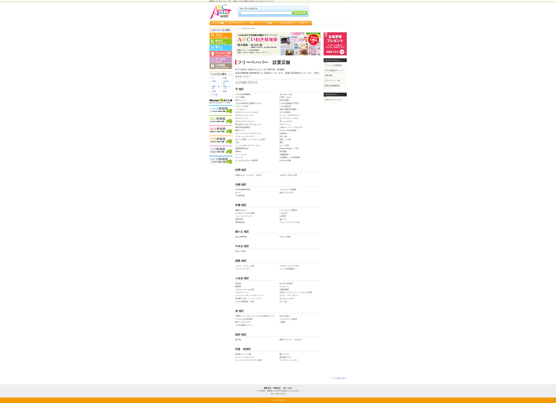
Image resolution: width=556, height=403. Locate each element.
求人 (252, 23)
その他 (215, 94)
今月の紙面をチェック (334, 70)
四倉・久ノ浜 (227, 87)
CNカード (303, 23)
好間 (214, 91)
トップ (237, 28)
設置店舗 (328, 75)
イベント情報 (218, 23)
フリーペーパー (235, 23)
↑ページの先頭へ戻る (338, 378)
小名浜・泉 (227, 82)
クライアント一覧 (332, 80)
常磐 (214, 81)
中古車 (269, 23)
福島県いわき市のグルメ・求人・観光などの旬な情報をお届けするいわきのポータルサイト (242, 1)
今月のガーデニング (333, 100)
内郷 (225, 78)
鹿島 (225, 91)
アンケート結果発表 (333, 65)
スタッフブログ (286, 23)
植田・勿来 (216, 87)
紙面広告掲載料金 (332, 86)
